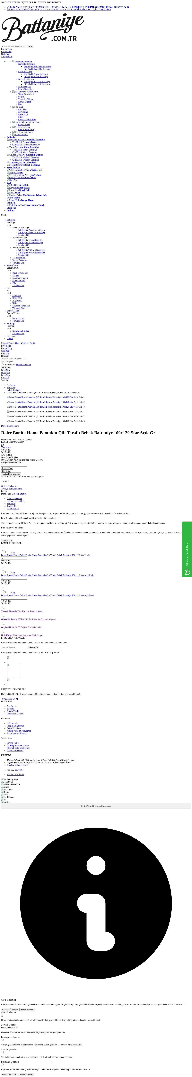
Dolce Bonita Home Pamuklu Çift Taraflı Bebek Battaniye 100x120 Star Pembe (55, 555)
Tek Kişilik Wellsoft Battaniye (25, 157)
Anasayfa (11, 385)
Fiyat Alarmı (16, 489)
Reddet (91, 1004)
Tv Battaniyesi (18, 258)
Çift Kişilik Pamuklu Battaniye (26, 144)
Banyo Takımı (13, 311)
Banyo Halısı (18, 318)
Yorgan (15, 275)
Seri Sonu (11, 336)
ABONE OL (33, 648)
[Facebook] (14, 677)
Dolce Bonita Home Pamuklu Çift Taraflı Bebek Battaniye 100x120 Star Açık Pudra (57, 575)
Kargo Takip (6, 348)
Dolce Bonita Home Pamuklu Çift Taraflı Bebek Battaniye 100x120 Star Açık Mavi (57, 595)
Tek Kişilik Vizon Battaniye (24, 150)
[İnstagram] (10, 662)
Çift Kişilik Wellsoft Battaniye (25, 160)
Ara (30, 46)
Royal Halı (17, 300)
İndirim (10, 338)
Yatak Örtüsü (12, 265)
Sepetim (10, 708)
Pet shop (10, 323)
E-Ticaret (89, 806)
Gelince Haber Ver (9, 486)
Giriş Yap (5, 351)
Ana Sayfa (11, 706)
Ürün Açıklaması (14, 498)
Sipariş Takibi (13, 711)
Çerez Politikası (14, 728)
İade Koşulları (13, 508)
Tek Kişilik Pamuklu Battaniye (26, 142)
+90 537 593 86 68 (15, 774)
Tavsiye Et (6, 489)
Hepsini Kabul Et (27, 1010)
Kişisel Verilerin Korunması (19, 731)
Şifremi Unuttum (23, 364)
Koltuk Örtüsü (18, 280)
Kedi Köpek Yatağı (20, 331)
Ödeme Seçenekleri (15, 501)
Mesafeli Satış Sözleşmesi (18, 748)
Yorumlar (11, 503)
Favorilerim (6, 346)
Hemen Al (6, 471)
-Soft (83, 806)
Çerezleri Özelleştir (10, 1010)
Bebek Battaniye (19, 260)
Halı (9, 288)
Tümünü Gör (24, 235)
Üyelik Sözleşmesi (15, 750)
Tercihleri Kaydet (25, 1074)
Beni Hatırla (10, 364)
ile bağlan (5, 370)
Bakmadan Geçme (15, 713)
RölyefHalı (17, 298)
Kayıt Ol (5, 353)
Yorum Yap (6, 447)
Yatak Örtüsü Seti (20, 273)
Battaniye (11, 220)
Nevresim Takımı (20, 278)
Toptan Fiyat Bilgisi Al (11, 474)
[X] (10, 684)
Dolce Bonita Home (10, 426)
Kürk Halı (16, 295)
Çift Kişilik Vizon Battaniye (24, 152)
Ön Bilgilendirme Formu (18, 745)
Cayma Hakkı (13, 743)
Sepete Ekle (7, 468)
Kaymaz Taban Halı (21, 305)
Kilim (14, 303)
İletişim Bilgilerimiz (15, 726)
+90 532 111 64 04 (9, 699)
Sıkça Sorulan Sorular (16, 733)
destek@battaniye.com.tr (18, 765)
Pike (14, 283)
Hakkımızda (12, 723)
